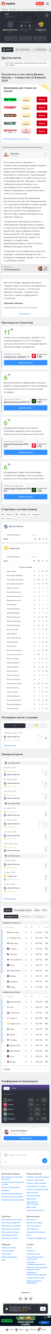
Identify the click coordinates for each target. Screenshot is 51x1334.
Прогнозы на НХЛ (10, 1238)
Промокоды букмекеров (13, 1200)
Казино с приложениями (37, 1189)
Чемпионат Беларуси (36, 1232)
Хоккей (12, 9)
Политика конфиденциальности (36, 1263)
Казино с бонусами (35, 1180)
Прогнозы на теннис (11, 1232)
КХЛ (18, 9)
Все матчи (31, 1219)
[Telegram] (25, 1299)
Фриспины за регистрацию (32, 1203)
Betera (10, 1100)
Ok (43, 1309)
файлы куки (23, 1311)
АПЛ (29, 1235)
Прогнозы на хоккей (11, 1229)
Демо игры (31, 1207)
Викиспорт (6, 1254)
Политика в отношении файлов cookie (37, 1268)
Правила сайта (33, 1254)
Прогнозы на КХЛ (9, 1235)
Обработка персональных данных (36, 1273)
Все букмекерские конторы (17, 139)
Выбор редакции (9, 1257)
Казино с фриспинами (36, 1183)
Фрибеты (6, 1190)
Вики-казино (32, 1192)
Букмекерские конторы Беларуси (12, 1178)
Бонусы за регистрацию (12, 1196)
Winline (10, 1109)
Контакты (31, 1251)
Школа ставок (8, 1251)
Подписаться (25, 1138)
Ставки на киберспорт (37, 1238)
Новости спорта (9, 1247)
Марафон (11, 1119)
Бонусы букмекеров (11, 1187)
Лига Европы (32, 1229)
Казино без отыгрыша (36, 1186)
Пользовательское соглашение (35, 1258)
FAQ (3, 1260)
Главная (5, 9)
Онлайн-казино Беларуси (38, 1177)
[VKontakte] (31, 1299)
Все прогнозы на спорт (12, 1219)
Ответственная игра (36, 1278)
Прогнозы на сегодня (11, 1226)
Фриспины (31, 1199)
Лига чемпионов (34, 1226)
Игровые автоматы (35, 1210)
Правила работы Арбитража (34, 1282)
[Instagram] (20, 1299)
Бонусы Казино (33, 1195)
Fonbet (10, 1105)
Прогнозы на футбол (11, 1222)
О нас (29, 1247)
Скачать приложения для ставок (13, 1183)
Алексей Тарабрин (18, 1130)
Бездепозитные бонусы (12, 1193)
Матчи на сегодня (34, 1222)
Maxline (11, 1114)
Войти (40, 3)
